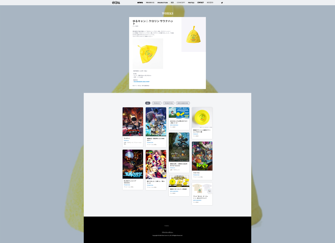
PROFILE (191, 2)
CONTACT (200, 2)
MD (172, 2)
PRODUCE (150, 2)
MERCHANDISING (182, 103)
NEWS (140, 2)
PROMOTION (163, 3)
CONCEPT (181, 3)
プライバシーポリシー (167, 232)
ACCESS (210, 2)
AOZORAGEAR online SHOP (141, 81)
